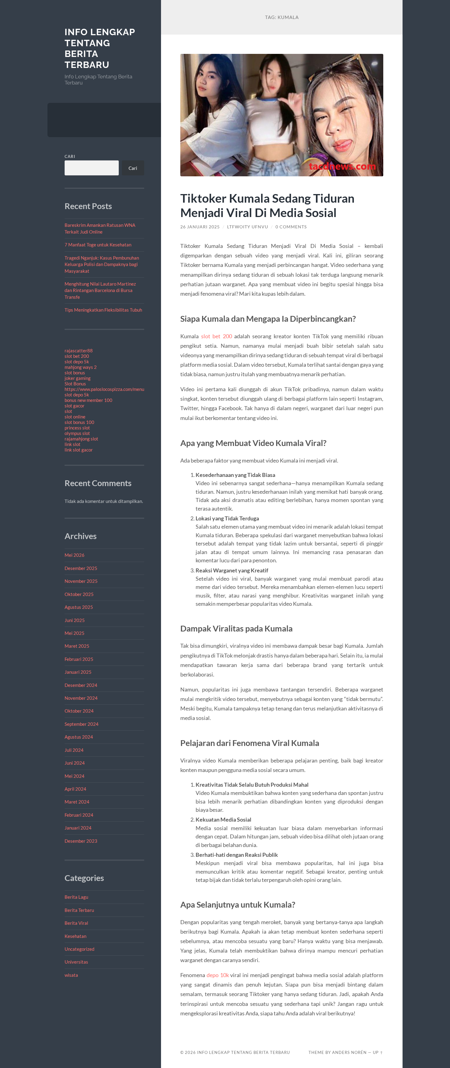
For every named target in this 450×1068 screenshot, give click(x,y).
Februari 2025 (79, 659)
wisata (71, 975)
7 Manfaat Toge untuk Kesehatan (98, 244)
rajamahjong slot (81, 438)
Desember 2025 (81, 568)
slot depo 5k (77, 361)
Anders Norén (349, 1052)
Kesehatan (75, 936)
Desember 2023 (81, 841)
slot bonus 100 (79, 422)
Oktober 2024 (79, 711)
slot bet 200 (77, 356)
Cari (70, 156)
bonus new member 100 (88, 400)
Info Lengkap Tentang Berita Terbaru (243, 1052)
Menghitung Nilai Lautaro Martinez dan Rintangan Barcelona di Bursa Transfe (100, 290)
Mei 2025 (74, 633)
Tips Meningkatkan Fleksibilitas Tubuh (103, 310)
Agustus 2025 (79, 607)
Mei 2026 (74, 555)
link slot (73, 444)
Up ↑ (378, 1052)
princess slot (77, 427)
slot (68, 411)
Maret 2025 (77, 646)
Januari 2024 (78, 827)
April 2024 (75, 789)
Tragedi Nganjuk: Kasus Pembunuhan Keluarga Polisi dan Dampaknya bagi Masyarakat (102, 264)
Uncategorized (79, 949)
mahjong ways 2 (81, 367)
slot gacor (74, 405)
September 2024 (82, 724)
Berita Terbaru (79, 910)
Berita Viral (76, 923)
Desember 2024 (81, 685)
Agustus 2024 (79, 737)
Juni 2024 (75, 763)
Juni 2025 (75, 620)
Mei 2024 (74, 776)
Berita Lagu (76, 897)
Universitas (76, 962)
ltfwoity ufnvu (247, 226)
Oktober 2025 (79, 594)
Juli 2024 (74, 750)
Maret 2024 (77, 801)
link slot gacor (79, 449)
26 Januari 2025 (200, 226)
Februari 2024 (79, 815)
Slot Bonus (75, 383)
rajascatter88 (79, 350)
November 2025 (81, 581)
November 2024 (81, 698)
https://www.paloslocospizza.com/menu (104, 389)
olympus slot (77, 433)
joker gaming (78, 378)
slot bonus (75, 372)
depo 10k (218, 975)
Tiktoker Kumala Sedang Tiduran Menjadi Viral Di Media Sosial (267, 205)
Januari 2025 (78, 672)
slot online (75, 416)
